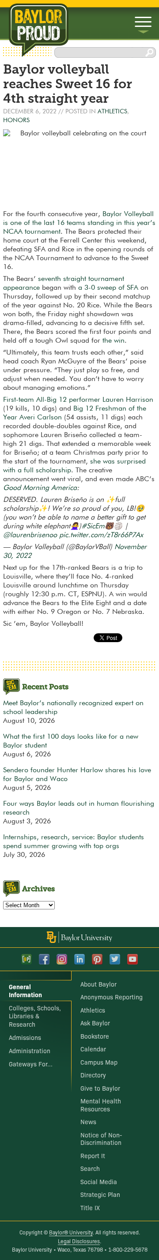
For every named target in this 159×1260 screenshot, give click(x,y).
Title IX (90, 1207)
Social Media (98, 1181)
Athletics (112, 111)
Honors (16, 120)
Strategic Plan (100, 1194)
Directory (93, 1074)
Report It (92, 1155)
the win (113, 340)
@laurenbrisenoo (30, 535)
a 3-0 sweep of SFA (108, 288)
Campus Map (98, 1062)
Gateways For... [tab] (31, 1063)
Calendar (93, 1048)
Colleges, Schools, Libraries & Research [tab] (35, 1015)
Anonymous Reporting (111, 996)
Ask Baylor (95, 1022)
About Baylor (98, 984)
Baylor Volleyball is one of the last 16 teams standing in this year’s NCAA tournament (79, 223)
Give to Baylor (100, 1088)
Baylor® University (71, 1232)
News (88, 1121)
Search (90, 1168)
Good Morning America (40, 488)
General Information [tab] (25, 990)
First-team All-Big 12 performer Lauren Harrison (78, 400)
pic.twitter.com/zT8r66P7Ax (101, 535)
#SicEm (93, 526)
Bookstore (94, 1036)
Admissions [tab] (25, 1037)
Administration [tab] (29, 1050)
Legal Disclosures (79, 1241)
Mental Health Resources (100, 1104)
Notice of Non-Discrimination (101, 1138)
